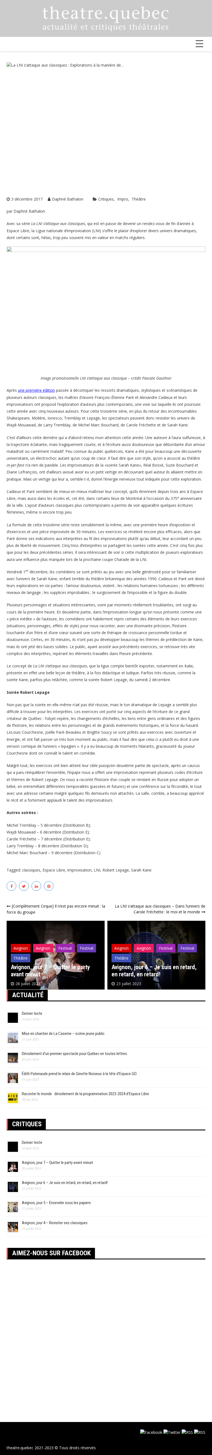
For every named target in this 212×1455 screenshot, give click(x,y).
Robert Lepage (115, 870)
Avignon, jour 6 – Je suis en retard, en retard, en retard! (154, 971)
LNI (97, 870)
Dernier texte (32, 1013)
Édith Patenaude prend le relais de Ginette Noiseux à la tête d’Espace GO (79, 1073)
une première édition (36, 390)
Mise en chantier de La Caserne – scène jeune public (63, 1033)
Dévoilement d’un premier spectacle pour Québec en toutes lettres (74, 1053)
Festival (65, 948)
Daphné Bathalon (67, 199)
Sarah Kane (141, 870)
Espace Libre (54, 870)
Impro (122, 199)
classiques (31, 870)
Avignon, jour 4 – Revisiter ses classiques (55, 1222)
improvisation (79, 870)
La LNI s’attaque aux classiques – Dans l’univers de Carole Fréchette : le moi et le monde (160, 908)
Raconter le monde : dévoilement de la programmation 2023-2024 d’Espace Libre (85, 1093)
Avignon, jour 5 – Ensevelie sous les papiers (56, 1202)
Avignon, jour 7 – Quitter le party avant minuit (57, 1162)
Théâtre (139, 199)
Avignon (21, 948)
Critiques (106, 199)
